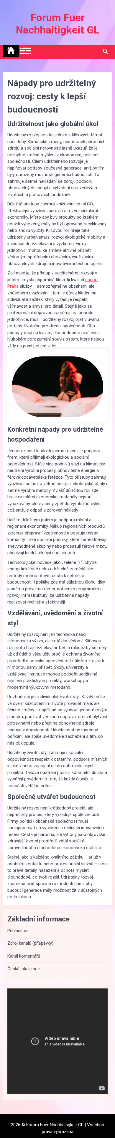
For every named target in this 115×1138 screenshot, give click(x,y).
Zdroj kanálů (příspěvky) (30, 943)
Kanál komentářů (23, 956)
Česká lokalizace (23, 968)
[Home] (11, 51)
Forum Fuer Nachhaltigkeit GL (57, 24)
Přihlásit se (18, 930)
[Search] (105, 52)
